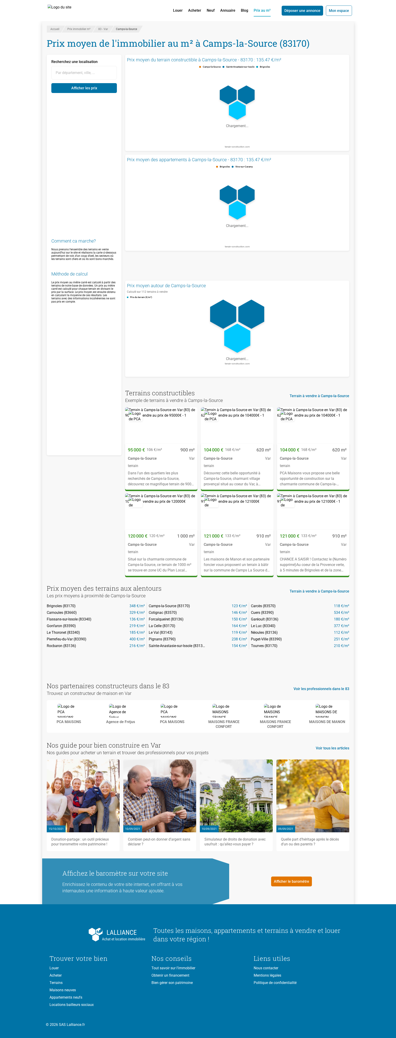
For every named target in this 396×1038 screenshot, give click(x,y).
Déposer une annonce (302, 10)
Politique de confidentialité (275, 983)
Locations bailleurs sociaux (72, 1004)
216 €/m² (137, 646)
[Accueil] (64, 10)
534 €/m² (341, 612)
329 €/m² (137, 612)
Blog (244, 10)
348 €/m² (137, 606)
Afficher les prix (84, 88)
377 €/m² (341, 626)
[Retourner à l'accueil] (98, 934)
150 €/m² (239, 619)
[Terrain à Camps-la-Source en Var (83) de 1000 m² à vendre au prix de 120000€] (161, 511)
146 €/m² (239, 612)
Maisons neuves (63, 990)
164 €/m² (239, 626)
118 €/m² (341, 606)
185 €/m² (137, 632)
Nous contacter (266, 968)
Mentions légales (267, 975)
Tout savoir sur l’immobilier (173, 968)
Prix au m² (262, 10)
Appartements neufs (66, 997)
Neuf (211, 10)
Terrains (56, 983)
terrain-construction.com (237, 146)
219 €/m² (137, 626)
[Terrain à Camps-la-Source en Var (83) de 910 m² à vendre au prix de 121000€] (237, 511)
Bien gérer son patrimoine (172, 983)
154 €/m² (239, 646)
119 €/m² (239, 632)
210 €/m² (341, 646)
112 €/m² (341, 632)
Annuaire (227, 10)
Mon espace (339, 10)
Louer (178, 10)
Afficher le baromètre (291, 881)
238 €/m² (239, 639)
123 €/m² (239, 606)
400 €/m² (137, 639)
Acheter (194, 10)
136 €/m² (137, 619)
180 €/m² (341, 619)
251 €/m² (341, 639)
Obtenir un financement (170, 975)
